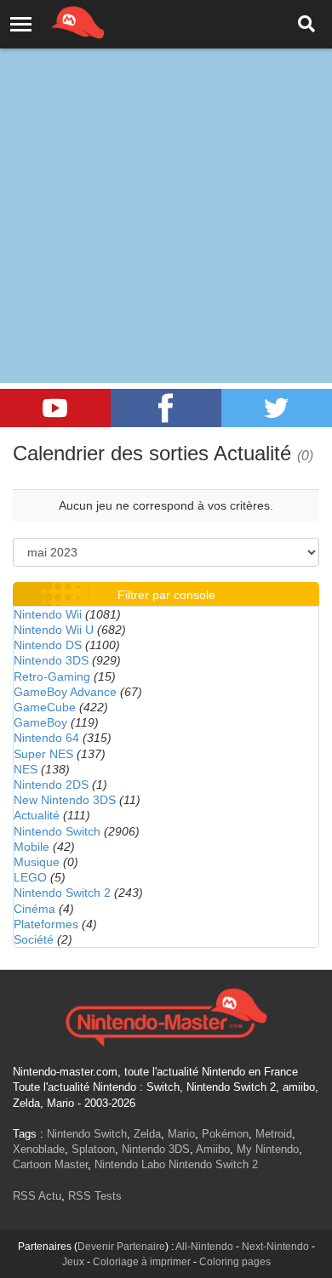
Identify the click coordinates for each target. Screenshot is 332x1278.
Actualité (37, 815)
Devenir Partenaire (121, 1246)
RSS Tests (95, 1196)
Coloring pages (235, 1262)
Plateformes (46, 924)
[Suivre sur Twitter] (276, 408)
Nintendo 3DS (51, 660)
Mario (181, 1133)
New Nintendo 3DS (65, 800)
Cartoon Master (50, 1164)
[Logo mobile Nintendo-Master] (54, 21)
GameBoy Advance (65, 692)
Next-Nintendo (275, 1246)
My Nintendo (268, 1149)
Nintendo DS (48, 645)
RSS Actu (37, 1196)
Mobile (31, 846)
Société (34, 939)
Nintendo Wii (48, 614)
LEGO (30, 877)
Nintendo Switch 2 (62, 892)
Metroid (273, 1133)
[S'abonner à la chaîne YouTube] (55, 408)
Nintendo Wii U (54, 629)
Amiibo (213, 1149)
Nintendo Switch (57, 831)
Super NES (43, 754)
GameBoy (40, 722)
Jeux (73, 1262)
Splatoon (93, 1149)
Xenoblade (39, 1149)
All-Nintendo (204, 1246)
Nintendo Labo (129, 1164)
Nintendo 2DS (51, 784)
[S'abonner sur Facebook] (166, 408)
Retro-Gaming (52, 676)
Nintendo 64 (46, 738)
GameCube (45, 707)
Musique (37, 862)
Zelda (147, 1133)
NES (25, 769)
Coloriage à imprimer (142, 1262)
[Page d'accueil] (166, 1015)
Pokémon (225, 1133)
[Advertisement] (166, 174)
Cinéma (34, 909)
